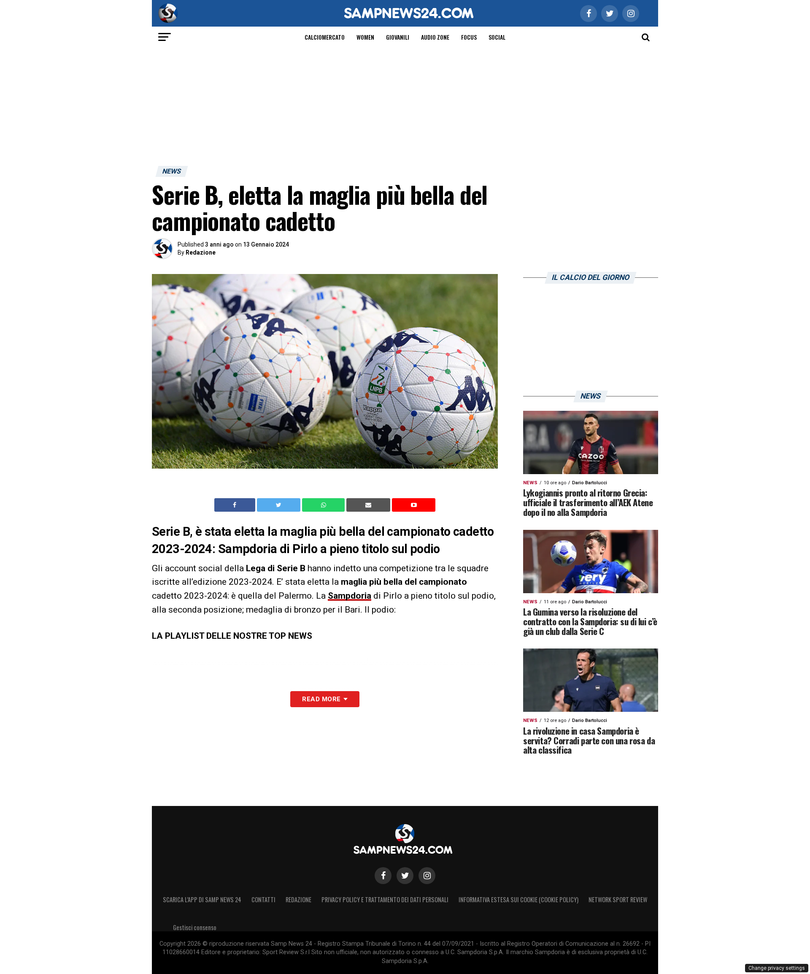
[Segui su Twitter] (405, 875)
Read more (321, 699)
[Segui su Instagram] (426, 875)
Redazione (201, 252)
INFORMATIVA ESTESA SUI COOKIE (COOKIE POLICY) (518, 899)
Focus (469, 37)
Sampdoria (349, 596)
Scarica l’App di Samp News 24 (202, 899)
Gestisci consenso (194, 927)
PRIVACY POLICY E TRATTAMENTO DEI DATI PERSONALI (384, 899)
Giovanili (397, 37)
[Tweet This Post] (279, 505)
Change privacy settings (776, 968)
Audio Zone (435, 37)
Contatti (263, 899)
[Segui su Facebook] (383, 875)
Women (365, 37)
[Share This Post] (324, 505)
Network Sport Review (618, 899)
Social (497, 37)
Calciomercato (325, 37)
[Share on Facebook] (235, 505)
